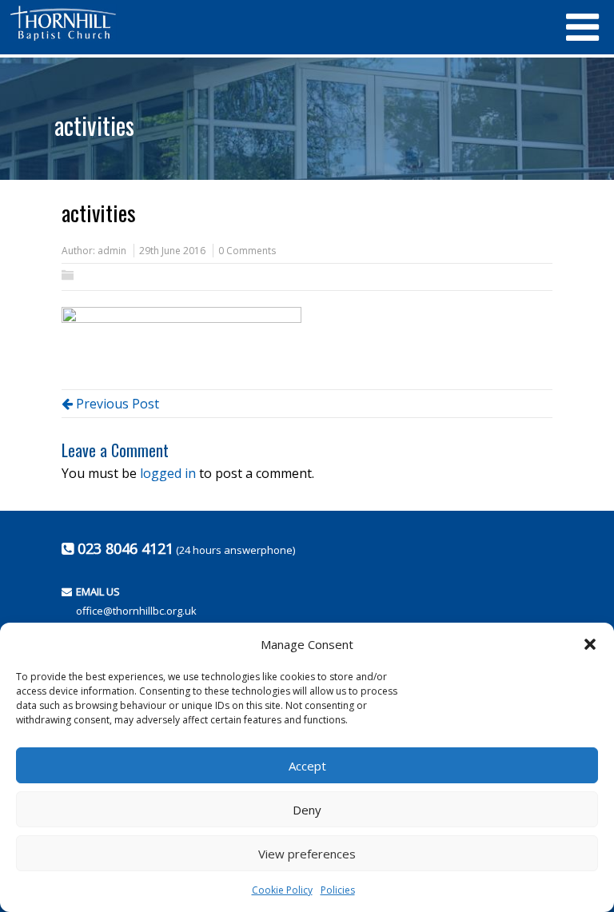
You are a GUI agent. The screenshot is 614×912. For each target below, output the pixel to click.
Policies (338, 890)
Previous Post (116, 403)
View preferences (307, 854)
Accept (307, 766)
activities (94, 125)
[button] (590, 644)
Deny (307, 810)
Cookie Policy (282, 890)
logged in (168, 473)
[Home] (279, 23)
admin (112, 250)
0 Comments (247, 250)
